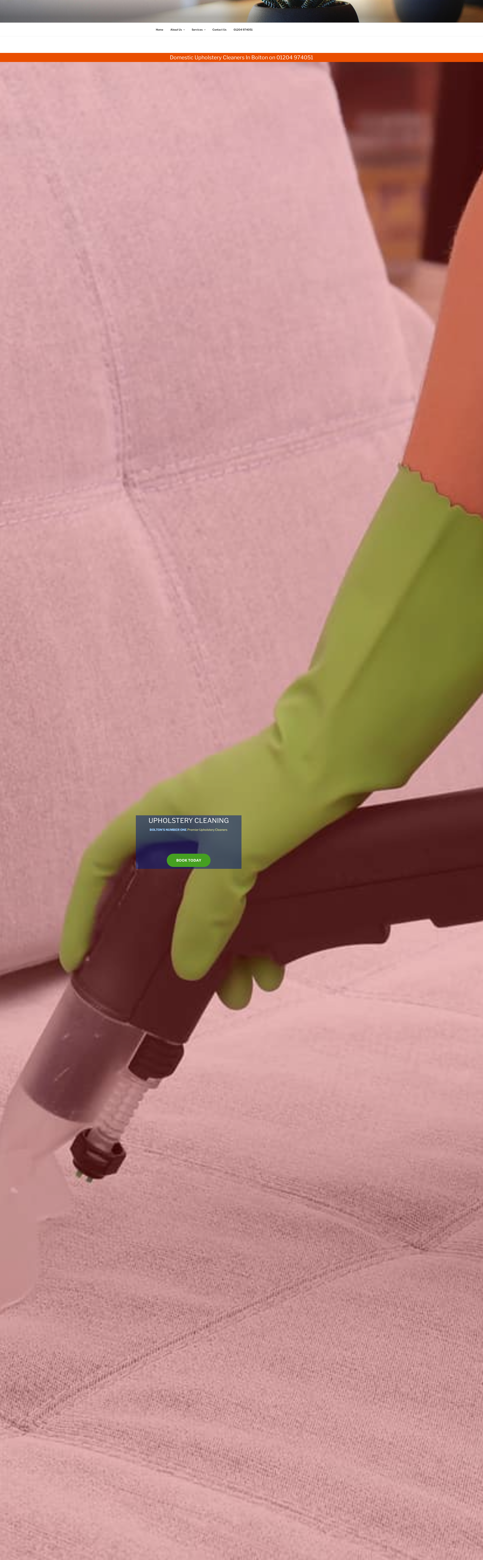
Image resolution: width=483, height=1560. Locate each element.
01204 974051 (243, 29)
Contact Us (219, 29)
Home (159, 29)
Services (197, 29)
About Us (176, 29)
